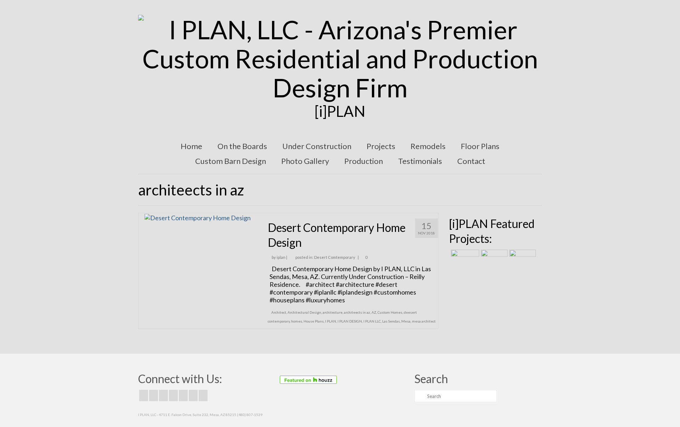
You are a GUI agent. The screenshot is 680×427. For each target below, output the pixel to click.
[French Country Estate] (464, 258)
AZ (374, 312)
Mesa (405, 321)
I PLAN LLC (372, 321)
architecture (332, 312)
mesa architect (424, 321)
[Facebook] (143, 395)
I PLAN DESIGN (350, 321)
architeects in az (357, 312)
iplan (281, 257)
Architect (278, 312)
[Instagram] (163, 395)
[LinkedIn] (193, 395)
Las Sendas (391, 321)
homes (296, 321)
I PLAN (330, 321)
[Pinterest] (183, 395)
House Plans (314, 321)
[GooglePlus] (173, 395)
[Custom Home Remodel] (493, 258)
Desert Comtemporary (334, 257)
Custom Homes (390, 312)
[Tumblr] (203, 395)
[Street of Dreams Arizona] (522, 258)
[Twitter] (153, 395)
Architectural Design (304, 312)
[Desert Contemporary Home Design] (197, 217)
